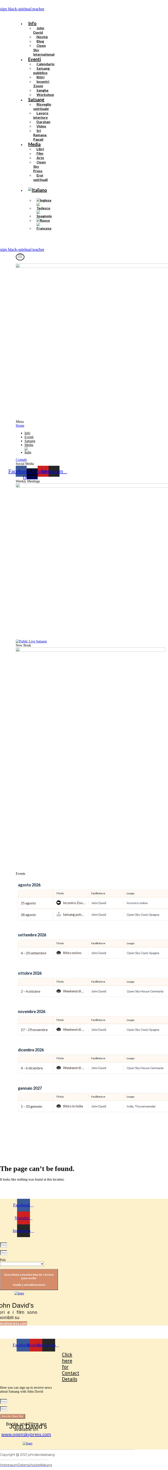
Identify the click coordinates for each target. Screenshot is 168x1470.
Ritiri (40, 77)
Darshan (43, 122)
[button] (56, 15)
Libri (40, 149)
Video (41, 126)
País (3, 1260)
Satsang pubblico (41, 70)
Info (32, 23)
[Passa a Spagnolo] (44, 216)
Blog (40, 41)
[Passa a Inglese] (44, 200)
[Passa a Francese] (44, 228)
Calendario (45, 64)
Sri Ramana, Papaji (40, 134)
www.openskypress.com (26, 1434)
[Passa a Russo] (43, 220)
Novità (42, 37)
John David (38, 30)
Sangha (42, 90)
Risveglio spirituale (42, 106)
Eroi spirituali (40, 177)
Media (34, 144)
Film (40, 153)
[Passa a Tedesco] (44, 208)
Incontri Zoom (41, 83)
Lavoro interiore (40, 115)
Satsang (36, 99)
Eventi (34, 59)
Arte (40, 158)
